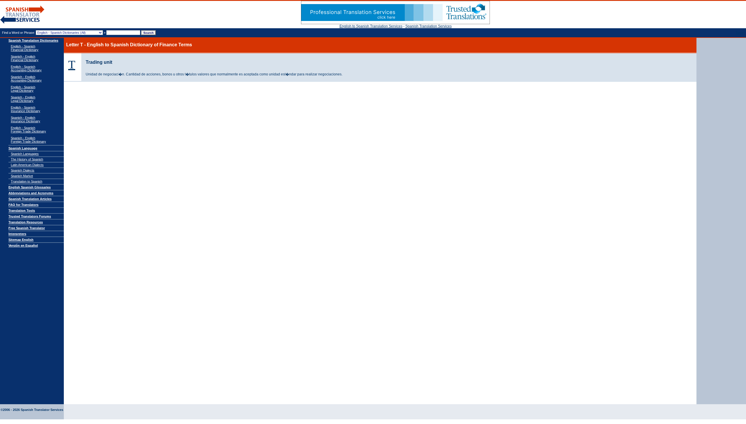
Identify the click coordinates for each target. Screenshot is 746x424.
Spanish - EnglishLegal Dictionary (23, 99)
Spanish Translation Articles (30, 199)
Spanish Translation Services (428, 26)
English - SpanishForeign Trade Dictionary (28, 129)
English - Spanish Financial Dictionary (24, 48)
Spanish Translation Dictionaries (33, 40)
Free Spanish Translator (26, 228)
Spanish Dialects (22, 170)
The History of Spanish (27, 159)
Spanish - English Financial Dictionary (24, 58)
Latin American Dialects (27, 165)
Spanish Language (22, 148)
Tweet (740, 33)
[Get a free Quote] (395, 23)
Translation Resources (25, 222)
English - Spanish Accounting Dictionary (26, 68)
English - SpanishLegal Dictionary (23, 88)
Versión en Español (23, 245)
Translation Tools (21, 210)
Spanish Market (22, 176)
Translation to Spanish (26, 181)
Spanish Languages (25, 154)
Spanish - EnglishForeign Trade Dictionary (28, 139)
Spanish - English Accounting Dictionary (26, 78)
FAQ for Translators (23, 204)
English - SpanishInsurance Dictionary (25, 109)
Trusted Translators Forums (29, 216)
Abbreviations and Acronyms (30, 193)
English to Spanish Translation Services (370, 26)
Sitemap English (21, 239)
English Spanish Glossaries (29, 187)
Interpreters (17, 234)
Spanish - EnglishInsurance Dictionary (25, 119)
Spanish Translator (22, 14)
